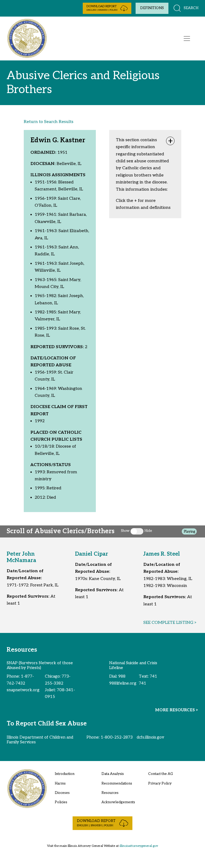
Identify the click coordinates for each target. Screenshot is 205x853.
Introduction (64, 774)
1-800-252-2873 (117, 737)
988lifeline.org (122, 683)
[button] (107, 8)
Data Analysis (112, 774)
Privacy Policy (160, 783)
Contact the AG (160, 774)
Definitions (152, 8)
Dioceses (62, 793)
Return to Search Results (48, 121)
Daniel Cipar (91, 554)
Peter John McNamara (21, 557)
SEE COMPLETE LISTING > (170, 622)
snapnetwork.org (23, 689)
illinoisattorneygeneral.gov (139, 846)
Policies (61, 802)
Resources (110, 793)
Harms (60, 783)
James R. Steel (161, 554)
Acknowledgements (118, 802)
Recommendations (116, 783)
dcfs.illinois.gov (150, 737)
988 (121, 676)
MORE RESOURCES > (176, 710)
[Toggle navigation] (187, 38)
